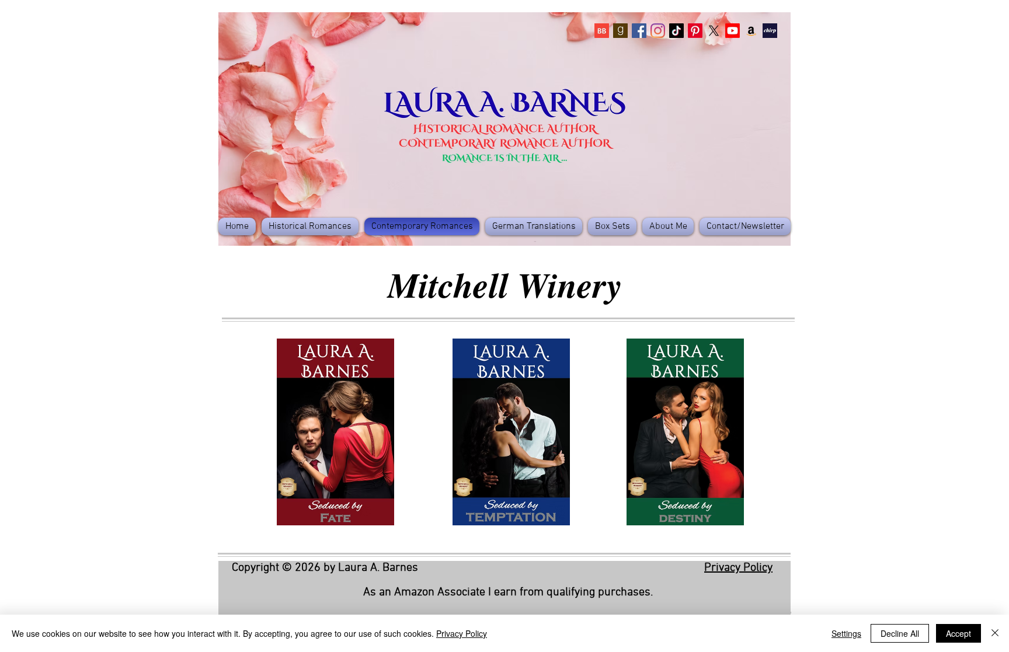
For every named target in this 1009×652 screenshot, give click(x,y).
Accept (958, 633)
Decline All (900, 633)
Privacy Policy (738, 568)
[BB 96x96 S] (601, 30)
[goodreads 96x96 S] (620, 30)
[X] (714, 30)
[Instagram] (657, 30)
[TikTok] (676, 30)
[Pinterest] (695, 30)
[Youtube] (732, 30)
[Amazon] (751, 30)
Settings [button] (846, 633)
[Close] (995, 633)
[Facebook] (639, 30)
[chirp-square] (770, 30)
